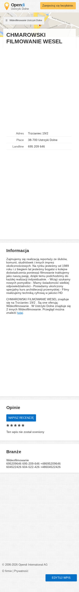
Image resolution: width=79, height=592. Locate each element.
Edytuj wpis (61, 577)
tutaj (20, 312)
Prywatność (21, 571)
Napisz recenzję (21, 417)
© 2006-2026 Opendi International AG (25, 564)
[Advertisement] (39, 87)
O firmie (7, 571)
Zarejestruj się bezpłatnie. (58, 5)
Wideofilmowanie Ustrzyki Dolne (25, 20)
